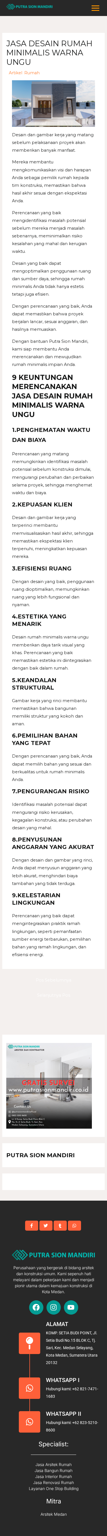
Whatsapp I (63, 1380)
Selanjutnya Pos (53, 995)
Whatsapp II (63, 1413)
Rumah (32, 72)
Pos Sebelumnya (53, 980)
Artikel (15, 72)
